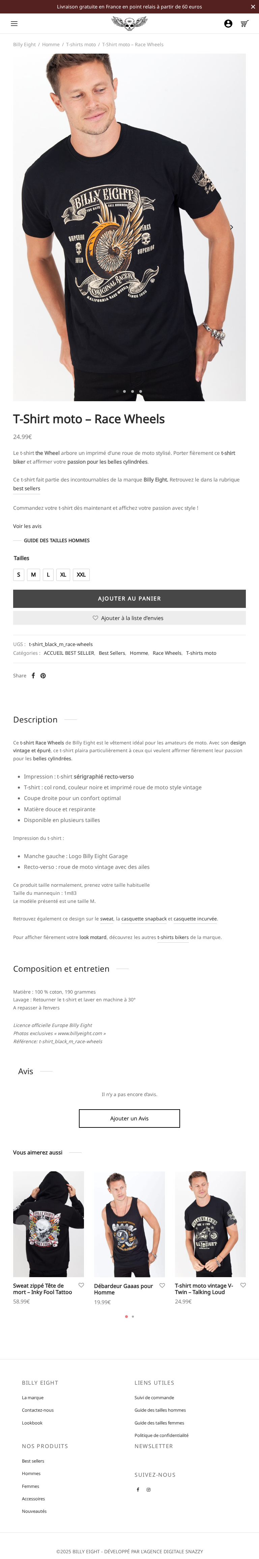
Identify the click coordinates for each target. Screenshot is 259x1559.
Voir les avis (27, 526)
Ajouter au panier (129, 598)
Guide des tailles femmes (159, 1423)
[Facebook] (33, 675)
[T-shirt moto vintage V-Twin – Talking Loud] (210, 1224)
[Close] (253, 6)
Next (231, 227)
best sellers (26, 488)
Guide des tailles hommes (160, 1410)
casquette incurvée (195, 918)
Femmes (30, 1486)
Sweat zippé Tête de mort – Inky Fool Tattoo (42, 1289)
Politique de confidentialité (162, 1435)
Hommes (31, 1474)
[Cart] (245, 24)
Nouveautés (34, 1511)
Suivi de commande (154, 1397)
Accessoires (33, 1499)
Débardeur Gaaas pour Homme (123, 1289)
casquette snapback (144, 918)
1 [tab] (126, 1316)
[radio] (18, 575)
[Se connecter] (228, 24)
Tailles (21, 558)
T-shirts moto (81, 44)
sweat (106, 918)
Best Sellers (112, 653)
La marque (33, 1397)
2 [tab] (133, 1317)
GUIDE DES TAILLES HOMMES (57, 540)
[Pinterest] (43, 675)
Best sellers (33, 1461)
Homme (51, 44)
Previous (27, 227)
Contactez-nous (38, 1410)
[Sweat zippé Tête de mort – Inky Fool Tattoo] (48, 1224)
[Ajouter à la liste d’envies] (81, 1285)
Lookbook (32, 1423)
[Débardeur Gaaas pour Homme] (129, 1224)
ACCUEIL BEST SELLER (69, 653)
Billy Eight (24, 44)
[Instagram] (148, 1490)
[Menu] (14, 24)
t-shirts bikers (173, 937)
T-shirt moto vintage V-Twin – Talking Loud (204, 1289)
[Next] (235, 1223)
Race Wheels (167, 653)
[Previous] (24, 1223)
